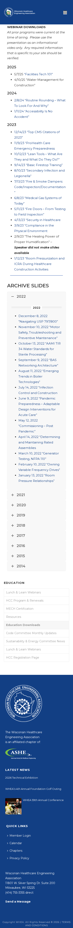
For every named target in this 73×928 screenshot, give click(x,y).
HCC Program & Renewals (24, 600)
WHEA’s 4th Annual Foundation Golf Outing (33, 788)
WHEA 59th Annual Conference (43, 800)
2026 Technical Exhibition (21, 777)
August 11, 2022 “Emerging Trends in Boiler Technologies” (38, 376)
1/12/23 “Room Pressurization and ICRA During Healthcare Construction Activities (39, 263)
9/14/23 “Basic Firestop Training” (38, 165)
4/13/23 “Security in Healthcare (37, 220)
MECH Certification (19, 609)
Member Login (20, 835)
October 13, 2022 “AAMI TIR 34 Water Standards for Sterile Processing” (39, 348)
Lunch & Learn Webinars (23, 592)
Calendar (16, 843)
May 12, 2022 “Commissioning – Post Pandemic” (35, 425)
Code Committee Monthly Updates (31, 633)
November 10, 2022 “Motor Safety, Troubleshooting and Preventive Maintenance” (39, 332)
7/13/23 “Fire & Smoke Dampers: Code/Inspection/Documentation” (40, 186)
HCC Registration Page (22, 657)
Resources (13, 617)
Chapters (16, 850)
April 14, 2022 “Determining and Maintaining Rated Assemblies (39, 442)
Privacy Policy (19, 858)
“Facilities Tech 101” (38, 74)
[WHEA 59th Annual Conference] (13, 806)
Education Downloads (23, 625)
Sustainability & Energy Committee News (35, 641)
